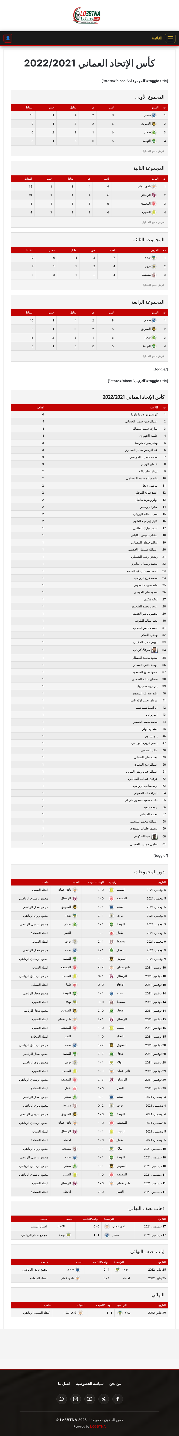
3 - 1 (100, 1071)
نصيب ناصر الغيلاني (145, 628)
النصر (68, 932)
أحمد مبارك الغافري (145, 528)
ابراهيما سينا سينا (147, 707)
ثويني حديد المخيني (145, 642)
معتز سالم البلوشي (146, 620)
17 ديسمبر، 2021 (155, 1226)
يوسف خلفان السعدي (144, 828)
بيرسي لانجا (150, 485)
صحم (147, 115)
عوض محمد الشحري (144, 606)
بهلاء (148, 257)
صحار (147, 132)
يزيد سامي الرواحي (145, 786)
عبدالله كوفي (142, 836)
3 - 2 (100, 1079)
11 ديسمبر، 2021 (155, 1174)
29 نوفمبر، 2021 (155, 1071)
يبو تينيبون (151, 736)
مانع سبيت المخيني (146, 585)
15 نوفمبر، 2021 (155, 1019)
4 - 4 (100, 967)
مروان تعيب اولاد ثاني (144, 700)
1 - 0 (100, 976)
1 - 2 (100, 915)
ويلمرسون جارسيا (146, 443)
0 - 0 (100, 984)
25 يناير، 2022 (157, 1269)
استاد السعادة (39, 933)
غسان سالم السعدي (145, 679)
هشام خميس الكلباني (144, 535)
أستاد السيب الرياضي (36, 1312)
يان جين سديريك (147, 686)
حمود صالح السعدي (145, 672)
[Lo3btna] (89, 16)
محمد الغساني (148, 814)
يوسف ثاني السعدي (145, 665)
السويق (146, 123)
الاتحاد (120, 984)
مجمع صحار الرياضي (35, 907)
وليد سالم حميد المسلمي (142, 478)
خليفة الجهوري (148, 435)
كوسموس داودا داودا (144, 414)
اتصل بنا (64, 1384)
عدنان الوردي (149, 464)
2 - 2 (100, 1054)
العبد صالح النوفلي (146, 492)
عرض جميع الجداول (153, 151)
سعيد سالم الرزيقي (145, 514)
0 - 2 (100, 890)
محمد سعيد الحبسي (145, 722)
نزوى (148, 266)
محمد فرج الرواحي (146, 578)
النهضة (146, 141)
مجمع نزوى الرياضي (35, 915)
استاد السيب (40, 890)
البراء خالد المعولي (146, 793)
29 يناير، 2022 (157, 1312)
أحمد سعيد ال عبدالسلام (142, 571)
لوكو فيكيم (151, 599)
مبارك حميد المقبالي (145, 428)
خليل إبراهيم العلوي (145, 521)
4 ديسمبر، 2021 (156, 1097)
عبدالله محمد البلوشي (144, 821)
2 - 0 (100, 1105)
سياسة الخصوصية (89, 1384)
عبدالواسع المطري (146, 764)
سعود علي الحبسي (146, 592)
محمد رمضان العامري (144, 563)
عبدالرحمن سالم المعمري (141, 450)
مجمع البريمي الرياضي (34, 924)
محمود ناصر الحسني (145, 613)
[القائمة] (170, 38)
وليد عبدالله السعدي (145, 693)
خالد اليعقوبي (149, 750)
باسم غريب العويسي (144, 743)
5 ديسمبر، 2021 (156, 1123)
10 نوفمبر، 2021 (155, 967)
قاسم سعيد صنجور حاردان (141, 800)
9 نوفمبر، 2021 (156, 941)
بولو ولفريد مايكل (146, 500)
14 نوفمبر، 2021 (155, 993)
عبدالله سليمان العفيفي (143, 549)
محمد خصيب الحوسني (143, 457)
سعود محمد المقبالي (144, 657)
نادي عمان (144, 186)
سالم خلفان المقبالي (144, 542)
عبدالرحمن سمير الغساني (141, 421)
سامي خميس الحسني (144, 844)
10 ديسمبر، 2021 (155, 1148)
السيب (146, 212)
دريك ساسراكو (148, 471)
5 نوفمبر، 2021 (156, 890)
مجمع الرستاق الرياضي (33, 898)
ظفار (119, 932)
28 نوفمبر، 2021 (155, 1045)
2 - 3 (100, 1045)
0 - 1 (100, 898)
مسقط (146, 274)
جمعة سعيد (151, 807)
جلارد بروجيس (149, 507)
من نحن (115, 1384)
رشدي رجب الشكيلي (144, 556)
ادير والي (152, 714)
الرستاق (146, 195)
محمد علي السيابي (146, 757)
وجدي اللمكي (149, 635)
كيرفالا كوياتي (141, 650)
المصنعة (146, 203)
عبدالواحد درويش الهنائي (142, 771)
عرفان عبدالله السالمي (143, 779)
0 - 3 (100, 1002)
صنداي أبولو (150, 729)
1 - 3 (100, 1097)
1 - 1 (100, 907)
